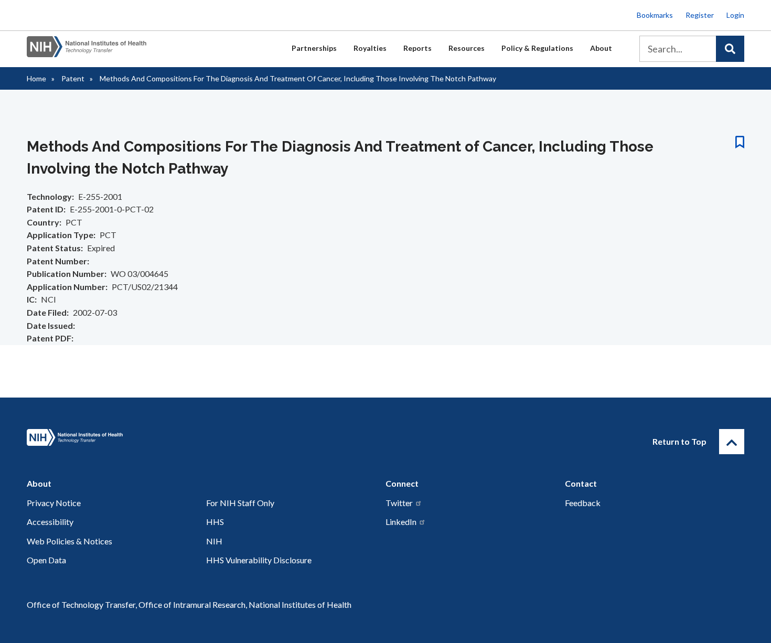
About (601, 48)
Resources (466, 48)
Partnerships (314, 48)
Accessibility (50, 522)
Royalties (370, 48)
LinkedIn (400, 522)
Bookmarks (655, 14)
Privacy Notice (54, 503)
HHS (215, 522)
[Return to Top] (731, 441)
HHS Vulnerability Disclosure (259, 560)
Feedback (583, 503)
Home (36, 78)
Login (735, 14)
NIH (214, 541)
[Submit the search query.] (730, 49)
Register (700, 14)
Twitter (399, 503)
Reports (417, 48)
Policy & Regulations (537, 48)
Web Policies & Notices (69, 541)
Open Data (46, 560)
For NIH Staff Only (240, 503)
